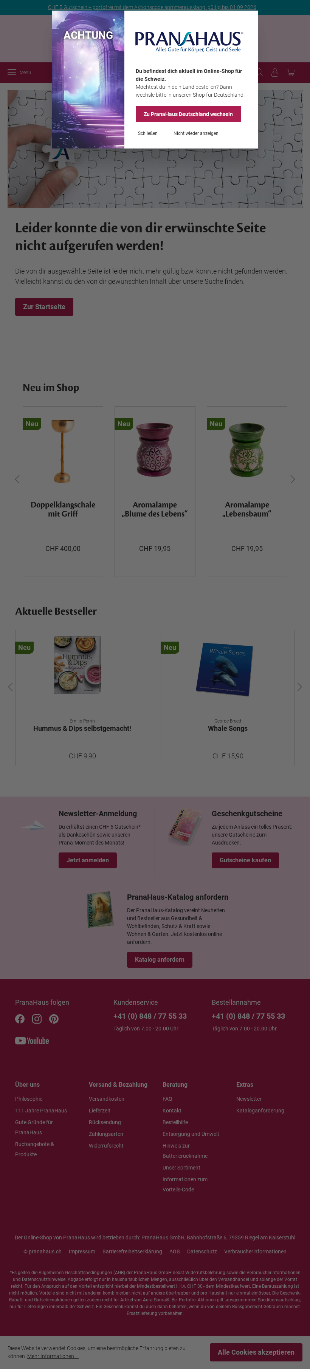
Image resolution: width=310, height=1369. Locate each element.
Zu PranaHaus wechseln (188, 114)
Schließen (148, 133)
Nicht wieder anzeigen (196, 133)
